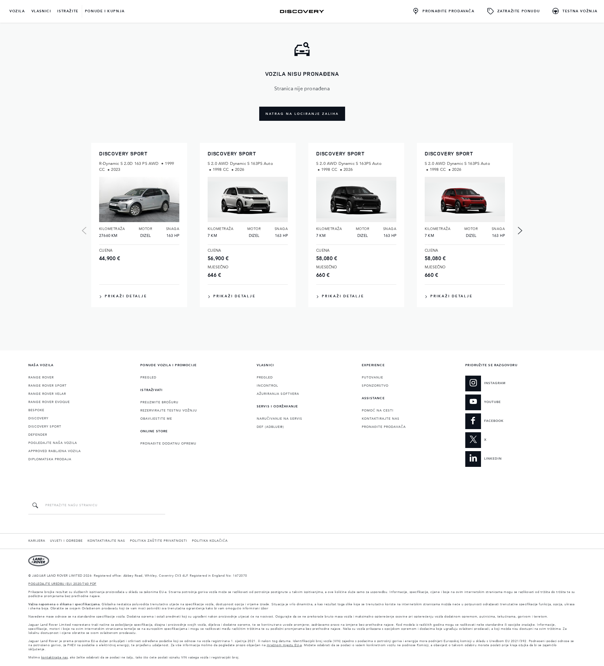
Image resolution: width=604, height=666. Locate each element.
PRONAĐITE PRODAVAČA (384, 427)
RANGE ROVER (41, 377)
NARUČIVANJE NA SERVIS (279, 419)
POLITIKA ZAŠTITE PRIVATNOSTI (158, 541)
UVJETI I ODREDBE (66, 541)
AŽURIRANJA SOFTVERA (278, 394)
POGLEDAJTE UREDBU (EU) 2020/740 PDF (62, 583)
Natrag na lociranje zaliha (302, 113)
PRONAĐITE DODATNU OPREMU (168, 443)
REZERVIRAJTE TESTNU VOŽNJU (168, 410)
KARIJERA (36, 541)
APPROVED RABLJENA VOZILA (54, 451)
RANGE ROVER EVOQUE (49, 402)
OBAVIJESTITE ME (156, 419)
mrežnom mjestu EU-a (284, 645)
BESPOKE (36, 410)
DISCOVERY (38, 418)
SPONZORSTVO (375, 386)
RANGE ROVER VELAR (47, 394)
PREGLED (148, 377)
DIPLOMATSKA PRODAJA (49, 459)
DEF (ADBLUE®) (270, 427)
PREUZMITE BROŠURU (159, 402)
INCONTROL (267, 386)
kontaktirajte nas (54, 657)
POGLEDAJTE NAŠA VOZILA (52, 443)
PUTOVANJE (372, 377)
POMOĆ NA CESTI (378, 410)
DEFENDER (37, 435)
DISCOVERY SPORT (44, 426)
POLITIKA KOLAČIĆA (210, 541)
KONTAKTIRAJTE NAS (381, 419)
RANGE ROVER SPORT (47, 386)
